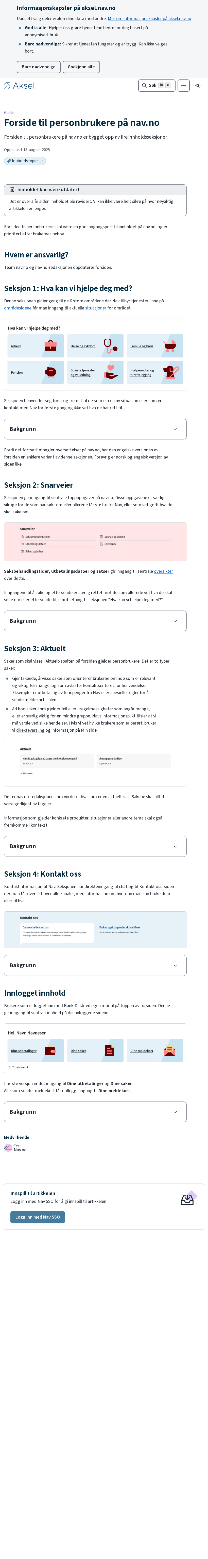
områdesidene (17, 308)
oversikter (163, 571)
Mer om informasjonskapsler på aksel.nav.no (149, 18)
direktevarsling (30, 730)
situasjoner (95, 308)
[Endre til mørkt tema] (198, 85)
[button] (37, 1217)
